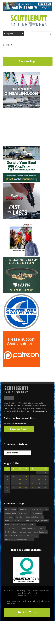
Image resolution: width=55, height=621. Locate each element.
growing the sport (12, 521)
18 (14, 483)
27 (26, 487)
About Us (45, 601)
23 (45, 483)
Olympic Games (41, 521)
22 (39, 483)
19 (20, 483)
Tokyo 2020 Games (27, 528)
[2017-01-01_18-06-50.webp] (26, 570)
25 (14, 487)
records (24, 524)
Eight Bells (19, 517)
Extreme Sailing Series (34, 517)
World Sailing (32, 536)
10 (7, 480)
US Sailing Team (11, 532)
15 (39, 480)
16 (45, 480)
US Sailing (40, 528)
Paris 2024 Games (12, 524)
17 (7, 483)
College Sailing (11, 513)
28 (33, 487)
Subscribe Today (19, 429)
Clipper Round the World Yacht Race (33, 509)
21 (33, 483)
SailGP (32, 524)
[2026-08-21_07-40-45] (27, 10)
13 (26, 480)
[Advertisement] (21, 127)
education (9, 517)
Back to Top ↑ (28, 61)
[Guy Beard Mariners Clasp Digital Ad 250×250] (21, 292)
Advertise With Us (30, 601)
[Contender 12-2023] (21, 329)
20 (26, 483)
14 (33, 480)
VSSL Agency (31, 596)
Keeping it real (27, 521)
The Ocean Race (11, 528)
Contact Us (10, 604)
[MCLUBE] (21, 218)
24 (7, 487)
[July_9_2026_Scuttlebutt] (21, 181)
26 (20, 487)
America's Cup (10, 509)
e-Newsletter (42, 411)
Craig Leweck (24, 513)
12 (20, 480)
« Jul (5, 494)
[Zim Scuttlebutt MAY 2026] (21, 107)
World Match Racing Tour (15, 536)
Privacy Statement (13, 601)
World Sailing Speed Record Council (19, 539)
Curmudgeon (37, 513)
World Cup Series (40, 532)
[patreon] (21, 366)
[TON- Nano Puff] (21, 255)
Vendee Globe (25, 532)
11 (14, 480)
